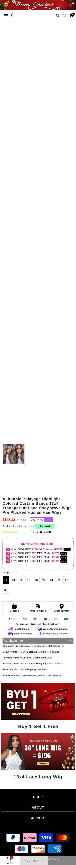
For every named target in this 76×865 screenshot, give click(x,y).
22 (43, 580)
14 (13, 580)
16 (21, 580)
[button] (10, 532)
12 (5, 580)
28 (66, 580)
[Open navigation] (6, 15)
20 (36, 580)
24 (51, 580)
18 (28, 580)
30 (5, 589)
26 (59, 580)
